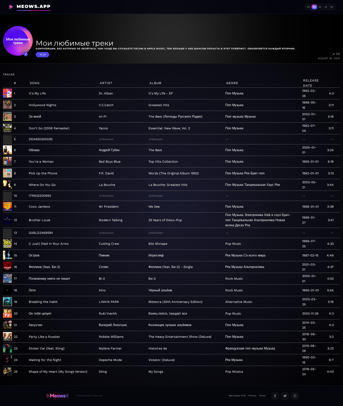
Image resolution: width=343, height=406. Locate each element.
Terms (262, 395)
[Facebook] (275, 395)
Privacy (252, 395)
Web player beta (237, 395)
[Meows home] (57, 396)
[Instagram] (295, 395)
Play (43, 54)
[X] (285, 395)
